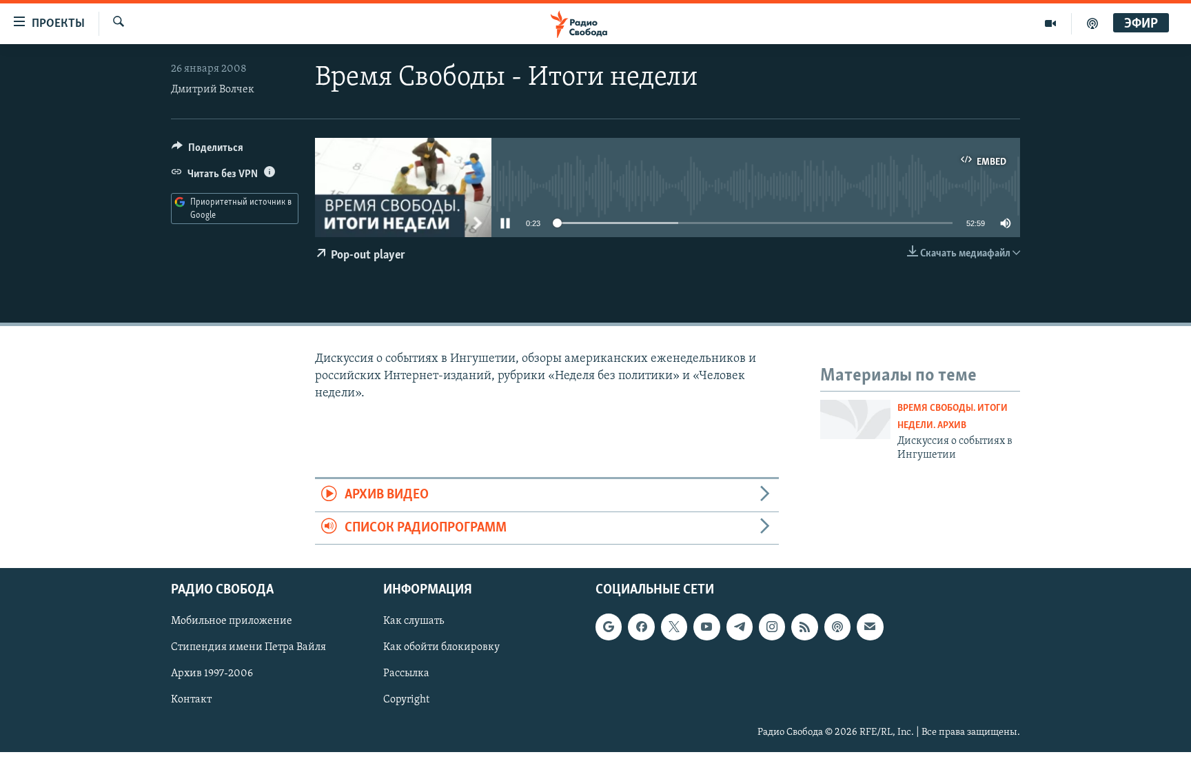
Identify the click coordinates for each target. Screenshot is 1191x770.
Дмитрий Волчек (212, 89)
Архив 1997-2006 (212, 673)
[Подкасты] (837, 627)
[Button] (207, 151)
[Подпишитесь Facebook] (641, 627)
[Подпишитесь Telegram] (739, 627)
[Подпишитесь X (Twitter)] (674, 627)
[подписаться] (870, 627)
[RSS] (804, 627)
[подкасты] (1092, 23)
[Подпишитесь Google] (609, 627)
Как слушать (413, 621)
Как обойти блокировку (441, 647)
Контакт (191, 699)
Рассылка (406, 673)
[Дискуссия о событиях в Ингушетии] (855, 419)
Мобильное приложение (231, 621)
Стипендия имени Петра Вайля (248, 647)
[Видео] (1051, 23)
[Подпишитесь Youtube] (706, 627)
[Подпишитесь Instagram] (772, 627)
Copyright (406, 699)
